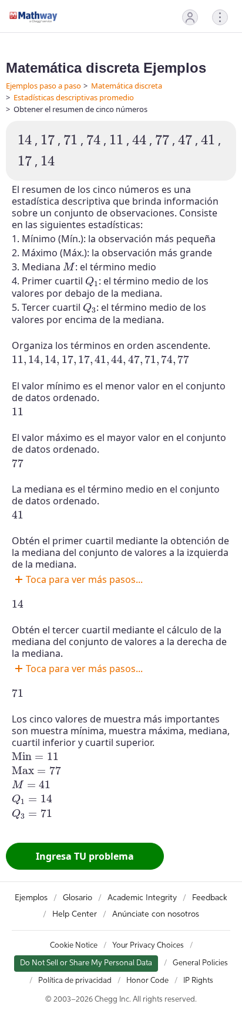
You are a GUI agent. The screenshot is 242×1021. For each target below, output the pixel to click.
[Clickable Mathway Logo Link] (33, 17)
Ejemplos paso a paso (43, 85)
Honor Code (147, 981)
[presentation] (25, 139)
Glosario (77, 898)
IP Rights (198, 981)
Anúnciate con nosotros (155, 914)
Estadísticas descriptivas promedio (74, 97)
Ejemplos (31, 898)
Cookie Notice (74, 945)
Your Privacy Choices (148, 945)
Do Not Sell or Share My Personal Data (86, 963)
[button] (190, 17)
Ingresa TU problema (85, 856)
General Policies (200, 963)
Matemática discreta (126, 85)
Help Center (74, 914)
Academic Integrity (142, 898)
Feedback (209, 898)
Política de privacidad (75, 981)
